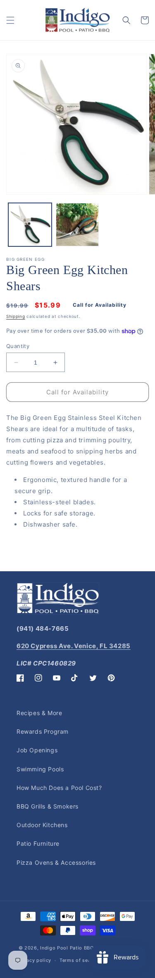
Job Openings (37, 750)
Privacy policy (34, 960)
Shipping (15, 316)
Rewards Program (43, 731)
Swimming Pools (40, 769)
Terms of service (80, 960)
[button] (10, 20)
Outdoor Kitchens (42, 824)
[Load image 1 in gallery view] (30, 224)
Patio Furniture (38, 843)
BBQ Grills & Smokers (48, 806)
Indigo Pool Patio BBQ (67, 948)
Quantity (17, 346)
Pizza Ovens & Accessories (56, 862)
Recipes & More (39, 712)
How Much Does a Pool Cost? (59, 787)
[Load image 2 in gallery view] (77, 224)
